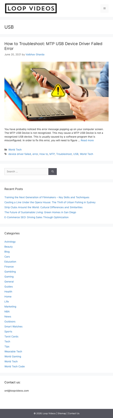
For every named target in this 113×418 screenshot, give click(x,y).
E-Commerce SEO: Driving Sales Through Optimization (36, 217)
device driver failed (19, 154)
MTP (52, 154)
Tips (6, 346)
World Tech (15, 149)
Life (6, 301)
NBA (7, 311)
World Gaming (12, 356)
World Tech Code (14, 366)
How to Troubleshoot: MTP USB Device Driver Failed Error (53, 46)
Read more (87, 140)
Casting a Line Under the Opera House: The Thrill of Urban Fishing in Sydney (49, 202)
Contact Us (73, 413)
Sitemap (62, 413)
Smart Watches (13, 326)
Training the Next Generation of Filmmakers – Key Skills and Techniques (46, 197)
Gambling (10, 271)
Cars (7, 256)
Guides (8, 286)
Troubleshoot (64, 154)
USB (75, 154)
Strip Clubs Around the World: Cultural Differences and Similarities (43, 207)
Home (7, 296)
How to (43, 154)
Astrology (10, 241)
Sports (8, 331)
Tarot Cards (11, 336)
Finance (9, 266)
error (35, 154)
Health (8, 291)
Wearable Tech (13, 351)
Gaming (9, 276)
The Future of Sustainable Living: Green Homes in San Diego (40, 212)
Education (10, 261)
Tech (7, 341)
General (9, 281)
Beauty (8, 246)
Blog (7, 251)
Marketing (10, 306)
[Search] (52, 171)
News (7, 316)
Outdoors (9, 321)
